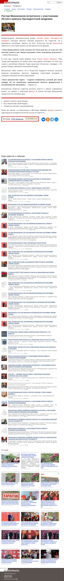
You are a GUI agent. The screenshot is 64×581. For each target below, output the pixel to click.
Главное (7, 9)
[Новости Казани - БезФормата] (10, 2)
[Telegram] (52, 119)
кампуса (31, 91)
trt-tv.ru (5, 32)
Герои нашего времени (47, 59)
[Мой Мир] (56, 119)
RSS (17, 579)
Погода (29, 9)
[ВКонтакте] (43, 119)
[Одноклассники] (48, 119)
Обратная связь (8, 575)
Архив (14, 9)
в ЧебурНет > (8, 11)
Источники (21, 9)
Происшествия (38, 9)
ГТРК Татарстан (17, 119)
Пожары (48, 9)
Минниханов (57, 43)
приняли (51, 110)
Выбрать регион (8, 577)
